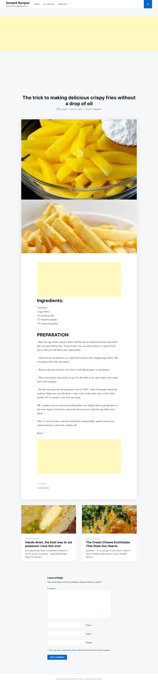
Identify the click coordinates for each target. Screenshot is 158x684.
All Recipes (48, 4)
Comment (52, 588)
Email (89, 633)
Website (89, 642)
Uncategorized (43, 488)
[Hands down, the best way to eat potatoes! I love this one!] (48, 519)
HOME (37, 4)
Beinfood (62, 4)
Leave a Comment (93, 109)
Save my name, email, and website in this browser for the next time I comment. (79, 650)
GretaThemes (97, 679)
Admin (64, 109)
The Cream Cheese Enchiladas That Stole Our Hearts (108, 544)
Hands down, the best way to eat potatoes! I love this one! (48, 544)
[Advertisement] (74, 33)
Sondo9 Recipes (18, 3)
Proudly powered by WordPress (67, 679)
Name (89, 625)
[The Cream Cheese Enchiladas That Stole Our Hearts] (109, 519)
